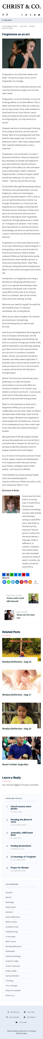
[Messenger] (16, 575)
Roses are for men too (26, 615)
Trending (9, 981)
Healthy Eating (11, 931)
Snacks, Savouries (13, 966)
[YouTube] (39, 15)
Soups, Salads (11, 971)
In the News (10, 936)
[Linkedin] (17, 582)
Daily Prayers (11, 907)
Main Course (11, 941)
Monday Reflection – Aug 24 (16, 661)
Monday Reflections (14, 946)
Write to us (10, 995)
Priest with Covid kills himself (15, 598)
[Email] (8, 575)
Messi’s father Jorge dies (15, 764)
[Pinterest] (34, 15)
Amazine (9, 892)
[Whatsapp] (9, 582)
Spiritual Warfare (12, 976)
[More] (30, 582)
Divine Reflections (13, 917)
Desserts (9, 912)
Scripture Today (12, 961)
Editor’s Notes (11, 922)
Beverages (10, 902)
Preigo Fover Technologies (27, 1031)
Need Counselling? (13, 956)
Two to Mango (11, 985)
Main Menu (8, 20)
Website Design (12, 1031)
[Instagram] (30, 15)
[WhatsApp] (12, 575)
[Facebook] (22, 15)
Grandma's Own (12, 927)
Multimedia (10, 951)
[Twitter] (26, 15)
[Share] (28, 575)
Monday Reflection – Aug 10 (16, 728)
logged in (18, 785)
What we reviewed (13, 990)
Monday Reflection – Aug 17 (16, 694)
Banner (9, 897)
